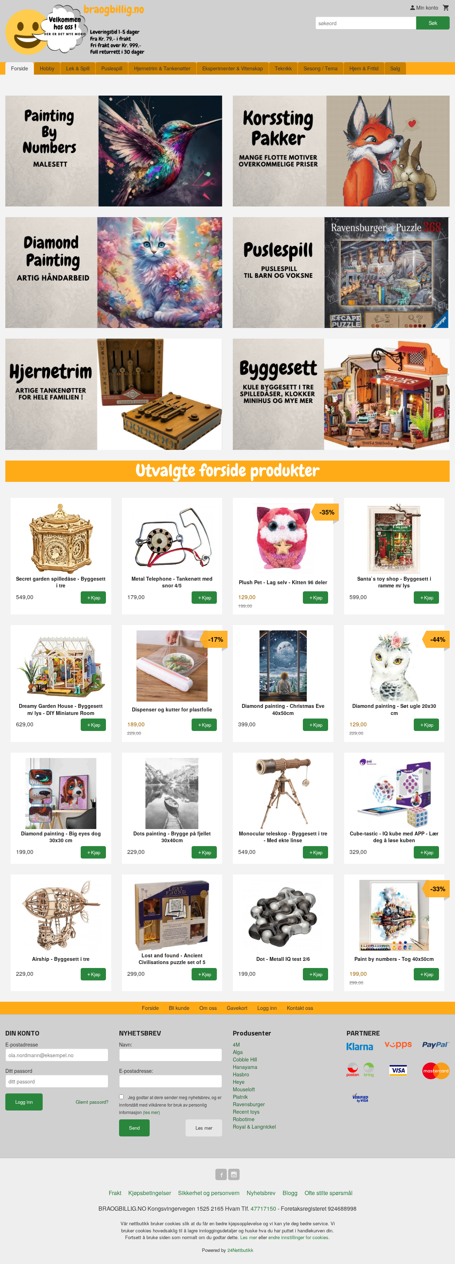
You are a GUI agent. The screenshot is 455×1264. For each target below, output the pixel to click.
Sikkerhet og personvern (209, 1193)
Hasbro (241, 1074)
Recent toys (246, 1111)
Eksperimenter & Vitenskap (232, 68)
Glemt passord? (92, 1101)
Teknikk (283, 68)
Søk (433, 22)
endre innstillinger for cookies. (299, 1237)
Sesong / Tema (321, 68)
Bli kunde (179, 1007)
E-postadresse (21, 1044)
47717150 (263, 1208)
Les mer (204, 1127)
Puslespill (111, 68)
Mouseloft (244, 1089)
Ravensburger (249, 1104)
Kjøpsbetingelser (149, 1193)
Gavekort (237, 1007)
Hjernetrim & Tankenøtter (162, 68)
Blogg (290, 1193)
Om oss (208, 1007)
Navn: (125, 1044)
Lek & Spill (78, 68)
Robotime (244, 1119)
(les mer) (151, 1112)
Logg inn (267, 1007)
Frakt (115, 1193)
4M (236, 1044)
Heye (239, 1081)
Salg (395, 68)
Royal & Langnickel (254, 1126)
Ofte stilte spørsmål (329, 1193)
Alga (238, 1051)
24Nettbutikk (240, 1250)
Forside (19, 68)
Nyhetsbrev (261, 1193)
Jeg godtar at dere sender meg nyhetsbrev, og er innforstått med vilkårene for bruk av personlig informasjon (170, 1104)
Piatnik (240, 1096)
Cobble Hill (245, 1059)
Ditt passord (18, 1070)
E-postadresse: (136, 1070)
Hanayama (245, 1066)
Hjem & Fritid (364, 68)
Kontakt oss (300, 1007)
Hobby (47, 68)
